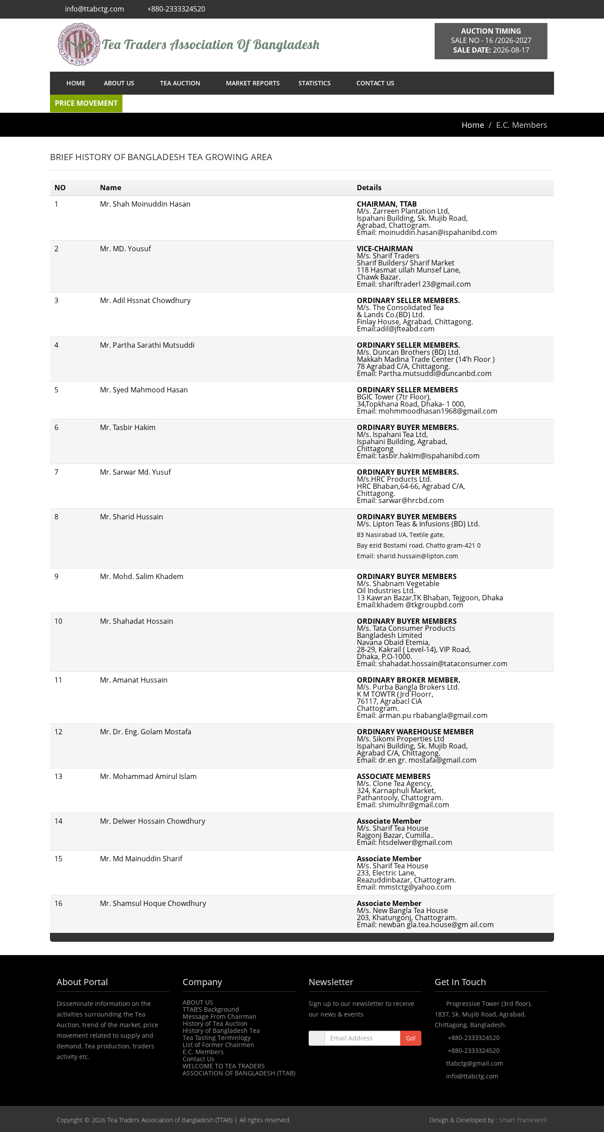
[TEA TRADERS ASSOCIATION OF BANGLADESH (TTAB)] (239, 44)
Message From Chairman (219, 1016)
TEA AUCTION (181, 83)
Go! (411, 1038)
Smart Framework (523, 1120)
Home (473, 124)
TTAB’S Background (211, 1009)
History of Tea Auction (215, 1023)
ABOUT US (120, 83)
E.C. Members (203, 1052)
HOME (75, 83)
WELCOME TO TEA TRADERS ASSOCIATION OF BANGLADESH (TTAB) (239, 1069)
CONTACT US (375, 83)
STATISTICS (315, 83)
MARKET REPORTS (253, 83)
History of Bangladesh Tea (221, 1030)
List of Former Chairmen (218, 1044)
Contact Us (198, 1059)
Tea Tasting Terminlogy (217, 1037)
